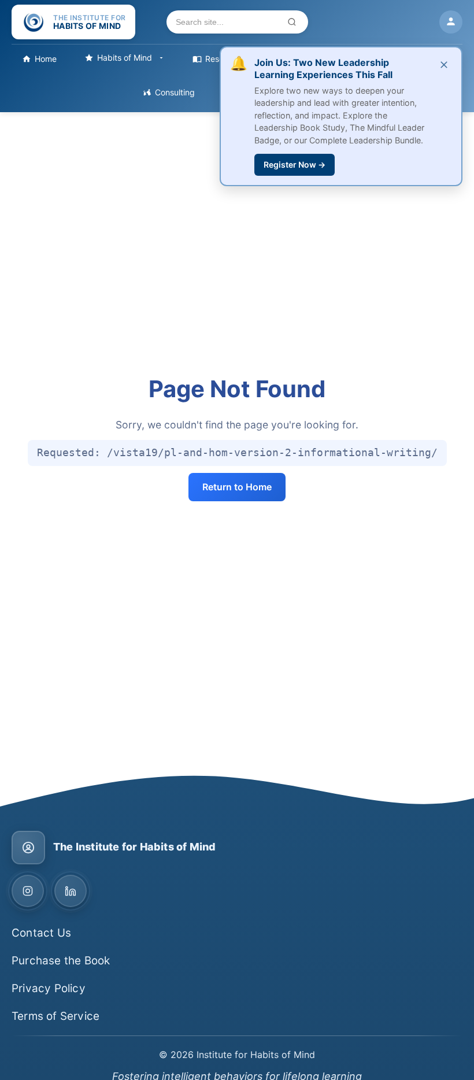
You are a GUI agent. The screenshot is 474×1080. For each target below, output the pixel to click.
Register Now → (294, 164)
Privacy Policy (49, 988)
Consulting (175, 92)
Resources (225, 59)
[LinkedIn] (70, 891)
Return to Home (237, 487)
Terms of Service (55, 1016)
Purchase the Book (61, 960)
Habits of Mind (124, 57)
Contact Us (41, 933)
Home (46, 59)
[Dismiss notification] (444, 65)
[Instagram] (28, 891)
